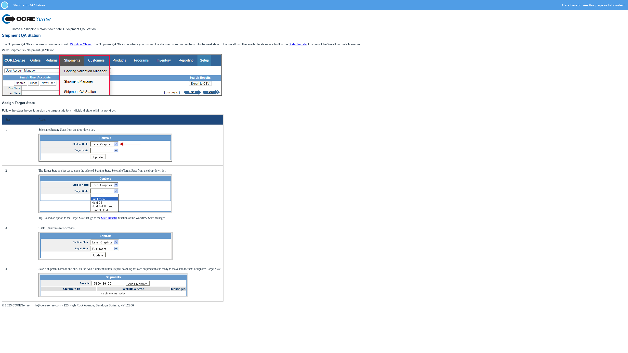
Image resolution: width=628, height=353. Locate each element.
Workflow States (81, 44)
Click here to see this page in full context (593, 5)
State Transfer (298, 44)
